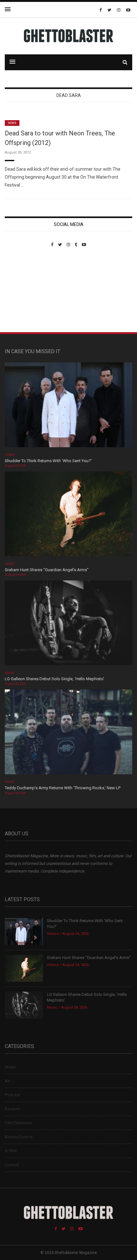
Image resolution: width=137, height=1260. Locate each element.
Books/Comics (18, 1136)
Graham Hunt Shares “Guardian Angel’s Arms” (47, 569)
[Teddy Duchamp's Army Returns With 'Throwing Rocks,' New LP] (68, 734)
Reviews (12, 1108)
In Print (11, 1150)
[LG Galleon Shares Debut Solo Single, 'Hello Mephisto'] (68, 625)
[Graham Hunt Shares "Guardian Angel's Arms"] (68, 515)
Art (7, 1081)
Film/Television (18, 1122)
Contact (12, 1164)
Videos (10, 454)
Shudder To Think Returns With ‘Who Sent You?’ (48, 460)
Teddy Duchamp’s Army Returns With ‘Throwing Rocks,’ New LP (62, 787)
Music (9, 673)
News (12, 123)
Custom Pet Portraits (23, 290)
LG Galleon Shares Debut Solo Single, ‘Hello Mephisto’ (54, 678)
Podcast (12, 1094)
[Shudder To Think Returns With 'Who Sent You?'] (68, 406)
